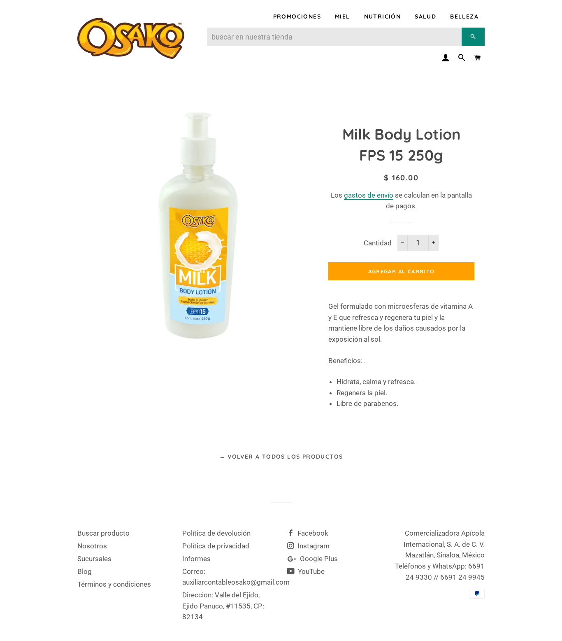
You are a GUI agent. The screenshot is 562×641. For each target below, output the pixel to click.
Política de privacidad (215, 546)
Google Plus (318, 559)
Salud (425, 16)
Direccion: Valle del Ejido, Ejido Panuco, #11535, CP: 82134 (223, 606)
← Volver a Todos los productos (281, 456)
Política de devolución (216, 533)
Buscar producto (103, 533)
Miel (342, 16)
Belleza (464, 16)
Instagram (313, 546)
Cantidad (378, 243)
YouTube (310, 571)
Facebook (312, 533)
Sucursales (94, 559)
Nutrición (382, 16)
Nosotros (92, 546)
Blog (84, 571)
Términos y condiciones (114, 584)
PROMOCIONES (297, 16)
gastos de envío (368, 195)
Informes (196, 559)
